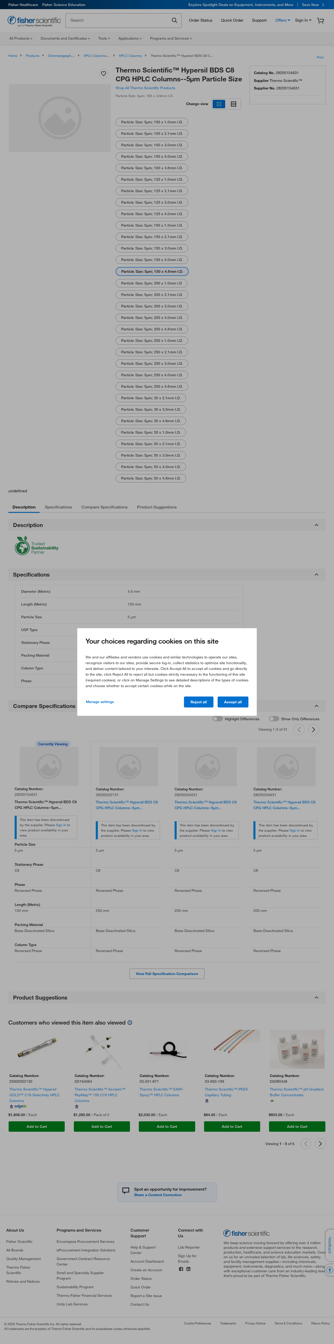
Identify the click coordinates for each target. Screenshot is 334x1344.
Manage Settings (100, 701)
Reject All (198, 702)
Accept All (233, 702)
